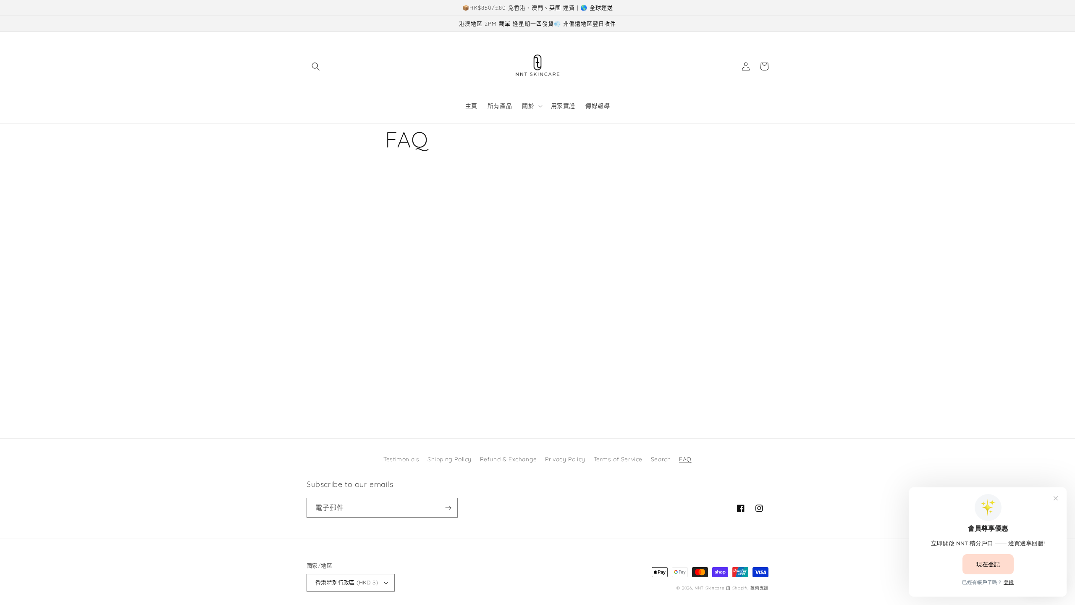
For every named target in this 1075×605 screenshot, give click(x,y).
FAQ (685, 459)
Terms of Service (618, 459)
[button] (316, 66)
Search (661, 459)
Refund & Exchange (508, 459)
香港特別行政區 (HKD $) (346, 582)
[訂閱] (448, 508)
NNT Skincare (709, 588)
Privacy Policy (565, 459)
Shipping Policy (449, 459)
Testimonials (401, 459)
